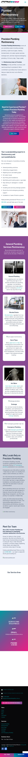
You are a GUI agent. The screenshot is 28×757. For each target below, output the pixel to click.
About (2, 712)
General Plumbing (5, 724)
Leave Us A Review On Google (12, 703)
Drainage (3, 731)
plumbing (19, 288)
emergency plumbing (16, 430)
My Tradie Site (11, 746)
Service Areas (7, 207)
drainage (11, 416)
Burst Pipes (3, 727)
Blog (2, 713)
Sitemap (22, 744)
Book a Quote (8, 26)
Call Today (20, 26)
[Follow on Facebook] (2, 748)
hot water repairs (15, 386)
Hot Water (3, 729)
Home (2, 710)
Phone (14, 643)
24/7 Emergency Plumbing (7, 732)
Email (14, 632)
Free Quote (3, 715)
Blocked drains (9, 315)
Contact (3, 717)
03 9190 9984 (8, 552)
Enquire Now (21, 754)
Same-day (8, 386)
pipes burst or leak (14, 343)
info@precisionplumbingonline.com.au (14, 634)
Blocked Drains (4, 725)
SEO (6, 746)
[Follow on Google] (6, 748)
